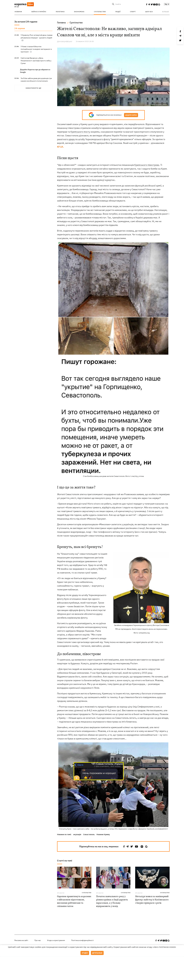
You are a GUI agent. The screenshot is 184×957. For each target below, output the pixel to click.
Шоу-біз (149, 12)
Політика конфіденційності (82, 940)
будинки (75, 663)
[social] (147, 4)
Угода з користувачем (56, 940)
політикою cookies (167, 947)
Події (118, 12)
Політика (60, 12)
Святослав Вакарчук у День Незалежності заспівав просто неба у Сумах (36, 60)
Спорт (133, 12)
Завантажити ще (33, 88)
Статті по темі (64, 860)
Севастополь (89, 834)
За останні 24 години (25, 21)
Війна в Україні (39, 12)
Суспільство (100, 12)
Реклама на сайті (21, 940)
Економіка (79, 12)
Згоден (85, 953)
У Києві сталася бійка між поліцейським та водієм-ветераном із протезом (36, 49)
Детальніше (97, 953)
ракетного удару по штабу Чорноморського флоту (83, 139)
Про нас (37, 940)
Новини (18, 12)
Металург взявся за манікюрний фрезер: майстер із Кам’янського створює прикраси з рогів (152, 900)
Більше (165, 12)
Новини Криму (103, 834)
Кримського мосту (80, 131)
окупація (77, 834)
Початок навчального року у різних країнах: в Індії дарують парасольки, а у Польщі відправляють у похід (112, 901)
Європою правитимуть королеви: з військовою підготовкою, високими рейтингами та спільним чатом (74, 901)
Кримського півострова (146, 164)
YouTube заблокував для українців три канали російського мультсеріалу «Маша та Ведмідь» (36, 81)
